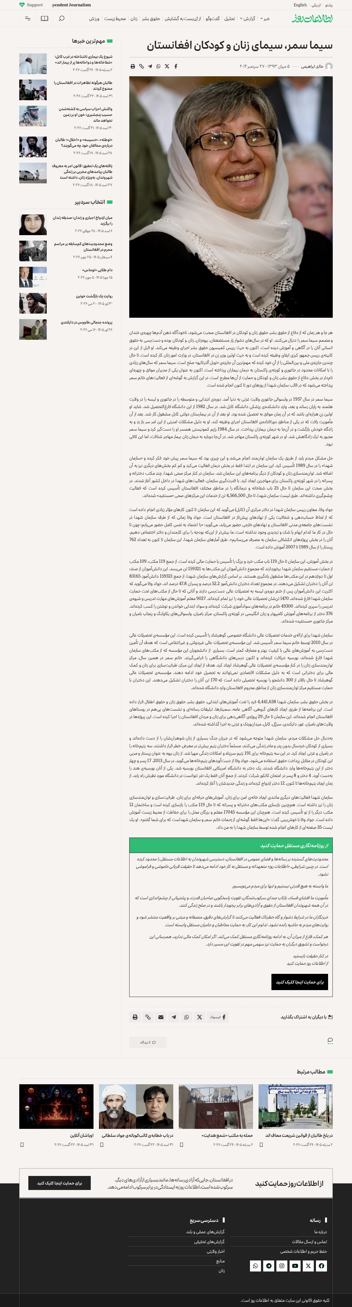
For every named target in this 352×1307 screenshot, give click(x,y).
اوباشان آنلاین (82, 1135)
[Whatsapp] (255, 1265)
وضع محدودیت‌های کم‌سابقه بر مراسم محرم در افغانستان (83, 246)
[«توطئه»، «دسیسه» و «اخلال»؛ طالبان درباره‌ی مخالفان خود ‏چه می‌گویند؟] (33, 147)
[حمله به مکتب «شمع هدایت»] (216, 1106)
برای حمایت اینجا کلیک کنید (300, 982)
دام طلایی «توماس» (97, 269)
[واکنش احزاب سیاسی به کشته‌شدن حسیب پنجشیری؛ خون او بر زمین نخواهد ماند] (33, 116)
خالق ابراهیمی (312, 66)
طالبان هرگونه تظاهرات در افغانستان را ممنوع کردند (83, 85)
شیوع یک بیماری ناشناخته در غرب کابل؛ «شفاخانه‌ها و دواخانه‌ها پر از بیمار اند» (83, 59)
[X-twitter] (308, 1265)
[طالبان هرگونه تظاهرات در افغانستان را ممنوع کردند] (33, 90)
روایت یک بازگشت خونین (94, 296)
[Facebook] (321, 1265)
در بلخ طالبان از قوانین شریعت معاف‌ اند (299, 1135)
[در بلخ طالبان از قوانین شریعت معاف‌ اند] (295, 1106)
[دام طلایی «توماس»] (33, 277)
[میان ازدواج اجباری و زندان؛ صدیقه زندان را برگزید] (33, 224)
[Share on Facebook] (176, 66)
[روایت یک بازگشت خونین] (33, 303)
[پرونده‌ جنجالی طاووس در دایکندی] (33, 329)
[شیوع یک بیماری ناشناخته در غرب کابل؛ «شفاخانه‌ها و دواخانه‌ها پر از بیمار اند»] (33, 63)
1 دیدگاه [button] (145, 1042)
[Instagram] (281, 1265)
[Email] (161, 1017)
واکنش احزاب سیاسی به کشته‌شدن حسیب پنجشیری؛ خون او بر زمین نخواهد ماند (85, 114)
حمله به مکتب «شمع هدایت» (227, 1135)
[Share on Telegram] (150, 66)
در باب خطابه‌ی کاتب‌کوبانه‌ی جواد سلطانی (137, 1135)
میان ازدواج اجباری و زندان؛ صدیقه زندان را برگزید (82, 220)
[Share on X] (167, 66)
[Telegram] (268, 1265)
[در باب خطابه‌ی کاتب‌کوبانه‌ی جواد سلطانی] (136, 1106)
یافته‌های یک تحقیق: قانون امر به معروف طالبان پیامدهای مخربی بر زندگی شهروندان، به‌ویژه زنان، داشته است (82, 171)
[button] (61, 18)
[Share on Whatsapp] (159, 66)
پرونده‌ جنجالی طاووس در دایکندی (86, 322)
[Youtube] (295, 1265)
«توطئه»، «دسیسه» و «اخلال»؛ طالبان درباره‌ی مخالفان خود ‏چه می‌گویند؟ (83, 142)
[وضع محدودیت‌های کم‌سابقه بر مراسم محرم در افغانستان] (33, 251)
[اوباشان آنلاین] (56, 1106)
